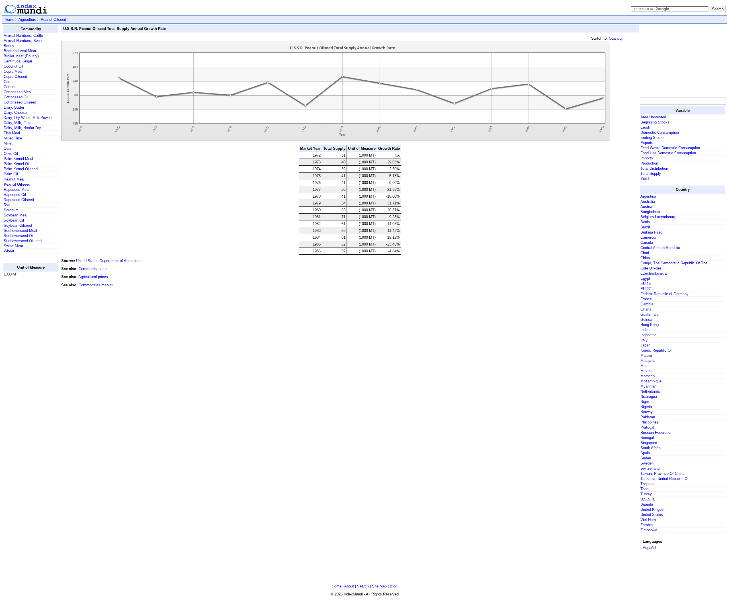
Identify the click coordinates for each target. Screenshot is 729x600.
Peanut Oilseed (53, 19)
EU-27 (645, 289)
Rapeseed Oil (15, 194)
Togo (644, 489)
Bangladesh (650, 212)
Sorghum (11, 210)
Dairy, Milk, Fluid (17, 123)
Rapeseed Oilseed (19, 200)
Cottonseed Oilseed (20, 102)
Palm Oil (11, 174)
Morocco (647, 376)
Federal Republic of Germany (664, 294)
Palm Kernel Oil (17, 164)
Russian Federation (656, 432)
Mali (643, 366)
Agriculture (27, 19)
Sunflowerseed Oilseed (23, 241)
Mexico (646, 371)
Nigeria (646, 407)
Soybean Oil (14, 220)
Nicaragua (648, 396)
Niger (644, 402)
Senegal (647, 437)
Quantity (616, 38)
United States (651, 514)
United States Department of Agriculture (109, 261)
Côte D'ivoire (650, 268)
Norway (646, 412)
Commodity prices (93, 269)
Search (363, 586)
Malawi (646, 355)
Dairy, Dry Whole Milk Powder (28, 117)
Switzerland (650, 468)
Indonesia (648, 335)
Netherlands (650, 391)
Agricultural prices (93, 277)
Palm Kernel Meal (18, 159)
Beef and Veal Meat (20, 51)
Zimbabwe (648, 530)
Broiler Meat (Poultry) (21, 56)
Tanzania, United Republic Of (664, 479)
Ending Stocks (652, 137)
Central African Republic (660, 248)
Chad (644, 253)
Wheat (9, 251)
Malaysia (647, 360)
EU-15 (645, 283)
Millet (8, 143)
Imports (646, 158)
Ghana (645, 309)
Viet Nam (648, 520)
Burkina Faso (651, 232)
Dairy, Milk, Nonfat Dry (22, 128)
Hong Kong (649, 325)
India (644, 330)
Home (9, 19)
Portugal (647, 427)
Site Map (379, 586)
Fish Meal (12, 133)
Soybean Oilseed (18, 225)
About (349, 586)
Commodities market (96, 285)
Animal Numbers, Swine (23, 40)
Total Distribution (654, 168)
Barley (9, 46)
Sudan (645, 458)
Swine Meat (13, 246)
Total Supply (650, 173)
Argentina (648, 196)
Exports (646, 143)
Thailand (647, 484)
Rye (7, 205)
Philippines (649, 422)
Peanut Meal (14, 179)
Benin (645, 222)
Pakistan (647, 417)
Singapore (648, 443)
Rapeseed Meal (16, 189)
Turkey (646, 494)
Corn (7, 82)
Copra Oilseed (15, 76)
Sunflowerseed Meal (20, 230)
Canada (646, 242)
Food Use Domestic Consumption (668, 153)
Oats (8, 148)
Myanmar (648, 386)
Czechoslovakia (653, 273)
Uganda (646, 504)
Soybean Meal (15, 215)
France (646, 299)
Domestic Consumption (659, 132)
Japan (645, 345)
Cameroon (648, 237)
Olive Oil (11, 153)
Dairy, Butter (14, 107)
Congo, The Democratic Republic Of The (673, 263)
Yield (644, 179)
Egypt (645, 278)
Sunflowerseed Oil (19, 236)
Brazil (645, 227)
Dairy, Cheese (15, 112)
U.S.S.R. (647, 499)
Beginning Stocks (654, 122)
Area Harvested (653, 117)
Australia (647, 201)
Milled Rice (13, 138)
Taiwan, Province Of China (662, 473)
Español (649, 548)
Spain (645, 453)
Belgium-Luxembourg (657, 217)
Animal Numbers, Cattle (23, 35)
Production (649, 163)
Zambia (646, 525)
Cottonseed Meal (18, 92)
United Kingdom (653, 509)
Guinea (646, 319)
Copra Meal (13, 71)
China (645, 258)
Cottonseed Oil (16, 97)
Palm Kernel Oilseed (21, 169)
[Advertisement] (26, 367)
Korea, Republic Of (656, 350)
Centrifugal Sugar (18, 61)
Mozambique (651, 381)
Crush (645, 127)
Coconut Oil (13, 66)
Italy (644, 340)
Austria (646, 206)
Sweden (647, 463)
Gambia (646, 304)
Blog (393, 586)
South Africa (650, 448)
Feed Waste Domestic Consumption (670, 148)
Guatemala (649, 314)
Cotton (9, 87)
